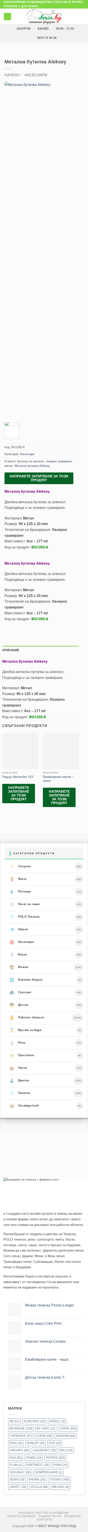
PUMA (60, 1465)
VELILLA (39, 1487)
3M (14, 1421)
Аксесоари (36, 75)
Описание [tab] (10, 650)
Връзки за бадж (25, 1030)
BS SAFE (46, 1428)
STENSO (59, 1479)
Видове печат (50, 1516)
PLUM (15, 1465)
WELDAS (60, 1487)
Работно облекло (26, 1017)
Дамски (19, 1080)
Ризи (17, 1043)
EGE (55, 1443)
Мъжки (18, 967)
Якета (17, 879)
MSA (15, 1457)
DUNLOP (35, 1443)
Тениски (19, 1093)
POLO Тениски (24, 917)
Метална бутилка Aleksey (32, 465)
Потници (20, 892)
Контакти (44, 1519)
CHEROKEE (20, 1436)
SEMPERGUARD (48, 1472)
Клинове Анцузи (25, 980)
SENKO (16, 1479)
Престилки (21, 1055)
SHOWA (36, 1479)
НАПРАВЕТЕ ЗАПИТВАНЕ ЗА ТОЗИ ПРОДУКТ (39, 478)
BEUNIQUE (20, 1428)
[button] (7, 16)
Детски (18, 1005)
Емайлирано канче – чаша (58, 779)
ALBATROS (34, 1421)
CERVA (67, 1428)
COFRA (44, 1436)
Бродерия (72, 1516)
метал (9, 465)
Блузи (18, 955)
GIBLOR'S (19, 1450)
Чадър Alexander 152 (17, 776)
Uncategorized (24, 1106)
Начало (12, 75)
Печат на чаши (24, 904)
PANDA (34, 1457)
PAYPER (55, 1457)
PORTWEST (37, 1465)
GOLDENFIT (44, 1450)
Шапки (18, 929)
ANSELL (57, 1421)
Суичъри (20, 992)
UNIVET (17, 1487)
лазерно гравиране (59, 461)
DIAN (15, 1443)
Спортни (20, 866)
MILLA (66, 1450)
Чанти (18, 1068)
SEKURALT (20, 1472)
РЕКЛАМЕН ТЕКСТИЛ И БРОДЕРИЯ (43, 1512)
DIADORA (65, 1436)
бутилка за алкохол (30, 461)
